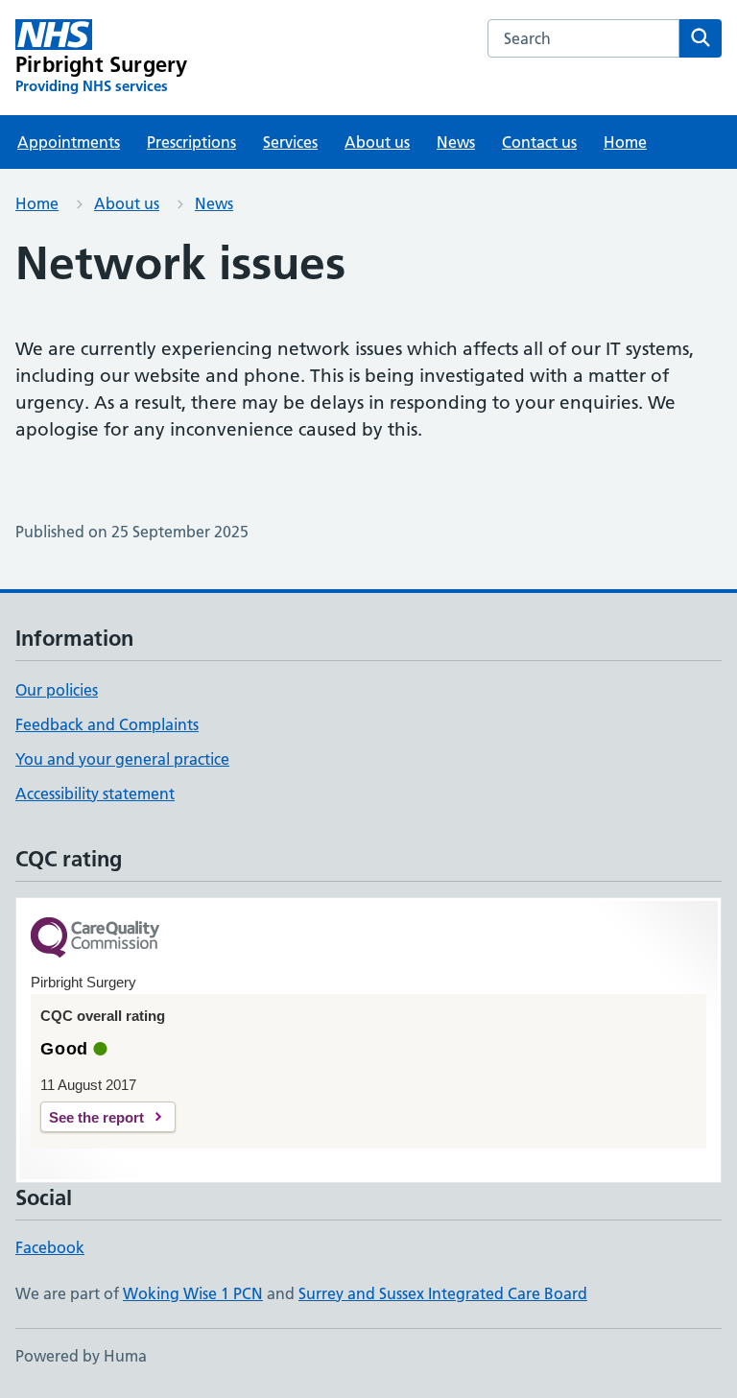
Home (625, 142)
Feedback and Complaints (107, 724)
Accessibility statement (95, 793)
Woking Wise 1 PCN (193, 1293)
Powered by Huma (81, 1355)
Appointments (68, 142)
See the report (96, 1117)
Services (290, 142)
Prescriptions (191, 142)
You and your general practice (122, 759)
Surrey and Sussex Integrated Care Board (442, 1293)
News (456, 142)
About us (377, 142)
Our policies (56, 689)
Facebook (49, 1247)
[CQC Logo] (95, 938)
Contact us (539, 142)
